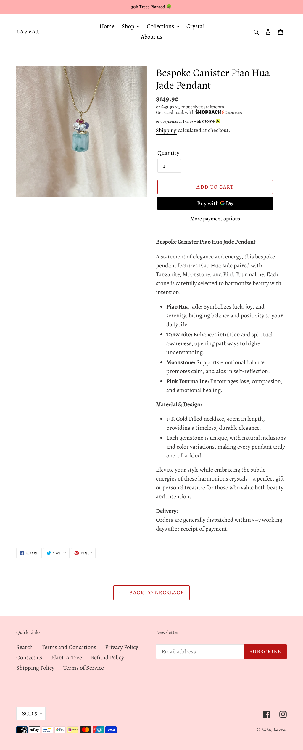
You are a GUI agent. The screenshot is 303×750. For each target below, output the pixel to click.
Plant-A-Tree (66, 657)
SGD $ (29, 713)
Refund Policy (107, 657)
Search (24, 647)
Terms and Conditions (69, 647)
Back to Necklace (156, 592)
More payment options (215, 218)
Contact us (29, 657)
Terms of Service (83, 668)
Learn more (233, 112)
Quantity (168, 153)
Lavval (28, 31)
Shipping (166, 130)
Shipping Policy (35, 668)
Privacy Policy (121, 647)
